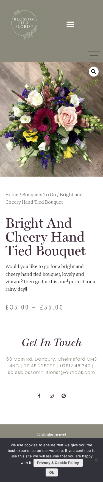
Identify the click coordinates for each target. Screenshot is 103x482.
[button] (70, 24)
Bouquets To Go (39, 194)
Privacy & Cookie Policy (58, 462)
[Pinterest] (63, 396)
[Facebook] (39, 396)
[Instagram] (51, 396)
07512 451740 (75, 366)
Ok (51, 472)
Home (11, 194)
